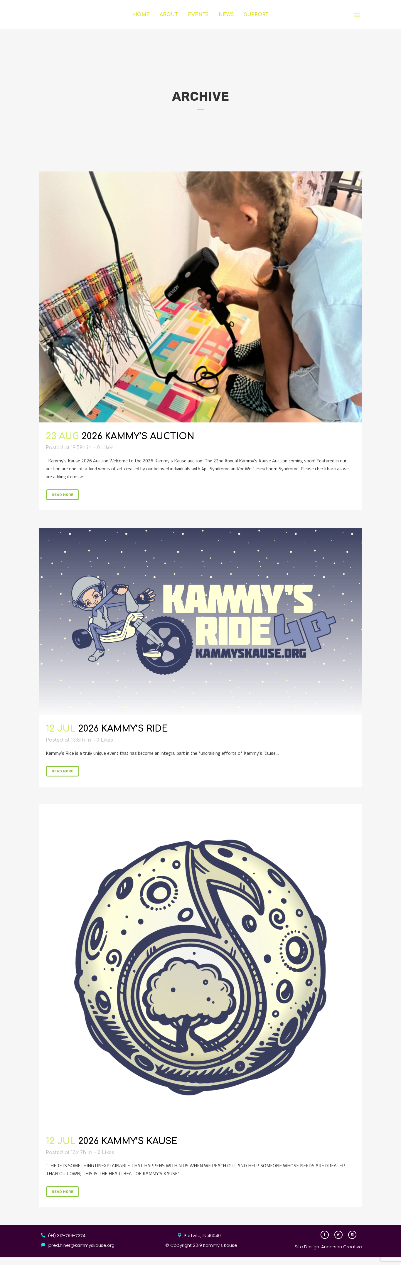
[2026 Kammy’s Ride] (200, 621)
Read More (62, 495)
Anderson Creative (341, 1247)
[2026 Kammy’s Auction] (200, 296)
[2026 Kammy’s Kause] (200, 965)
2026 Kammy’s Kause (128, 1141)
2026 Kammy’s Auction (138, 436)
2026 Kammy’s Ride (123, 729)
